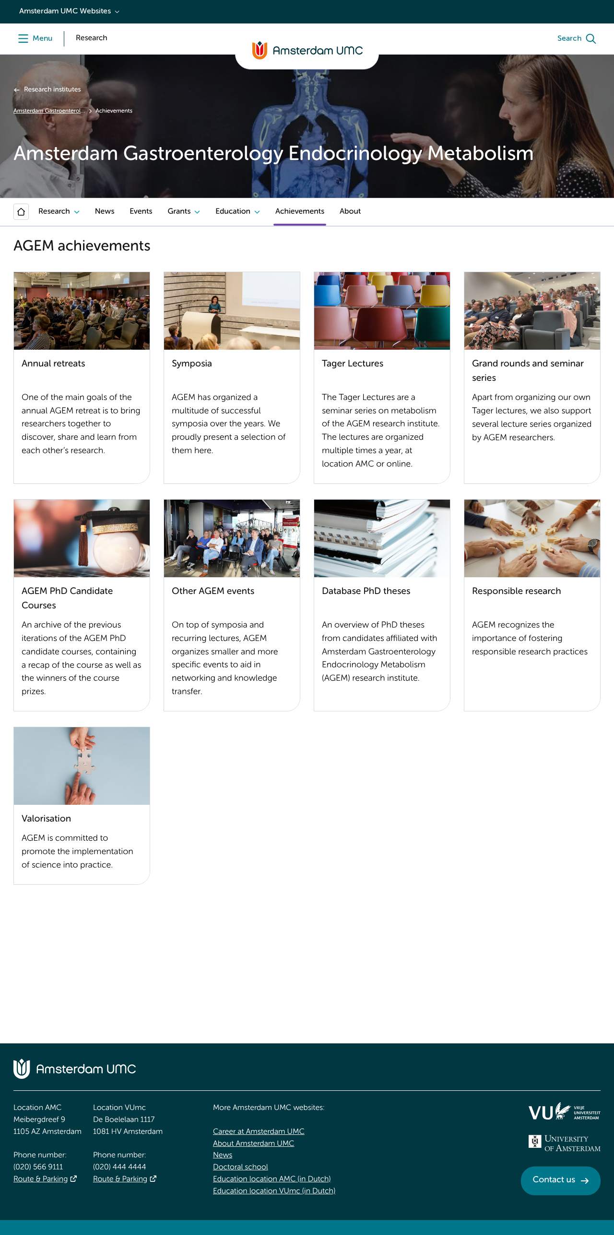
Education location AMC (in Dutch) (272, 1179)
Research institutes (52, 90)
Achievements (299, 212)
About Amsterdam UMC (253, 1144)
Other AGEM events (213, 591)
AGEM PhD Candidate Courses (67, 599)
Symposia (192, 364)
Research (54, 212)
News (104, 212)
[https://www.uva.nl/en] (565, 1143)
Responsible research (516, 591)
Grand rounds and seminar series (528, 371)
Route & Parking (40, 1179)
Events (141, 212)
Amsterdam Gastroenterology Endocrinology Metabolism (49, 111)
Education (232, 212)
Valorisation (46, 819)
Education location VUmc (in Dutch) (274, 1191)
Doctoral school (240, 1167)
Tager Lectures (352, 364)
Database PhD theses (366, 591)
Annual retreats (53, 364)
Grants (178, 212)
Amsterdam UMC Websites (65, 11)
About (350, 212)
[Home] (21, 212)
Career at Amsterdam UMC (259, 1132)
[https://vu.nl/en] (565, 1111)
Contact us (554, 1180)
